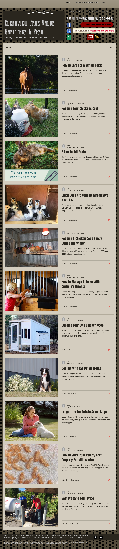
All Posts (8, 47)
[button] (111, 48)
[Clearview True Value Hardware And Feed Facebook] (69, 25)
